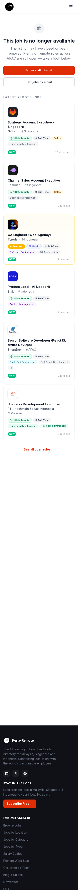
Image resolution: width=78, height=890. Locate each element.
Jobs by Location (15, 832)
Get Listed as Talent (16, 867)
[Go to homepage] (9, 7)
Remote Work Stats (16, 860)
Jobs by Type (13, 846)
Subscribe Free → (20, 803)
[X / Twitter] (15, 773)
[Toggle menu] (71, 6)
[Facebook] (25, 773)
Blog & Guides (13, 875)
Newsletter (10, 882)
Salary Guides (12, 853)
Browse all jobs (36, 70)
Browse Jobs (12, 825)
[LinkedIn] (6, 773)
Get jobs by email (39, 82)
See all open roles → (39, 449)
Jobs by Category (15, 839)
